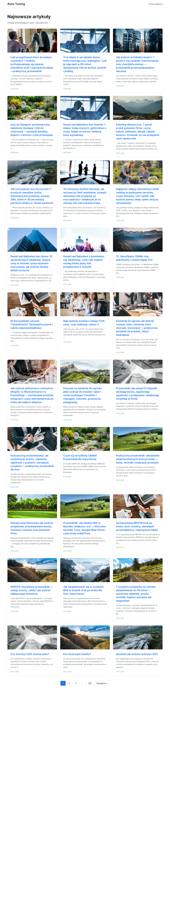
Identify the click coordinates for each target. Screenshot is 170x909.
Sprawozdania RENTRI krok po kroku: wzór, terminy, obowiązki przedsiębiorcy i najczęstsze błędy (137, 526)
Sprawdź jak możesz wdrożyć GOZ (137, 654)
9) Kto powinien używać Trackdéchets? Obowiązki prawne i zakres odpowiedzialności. (31, 324)
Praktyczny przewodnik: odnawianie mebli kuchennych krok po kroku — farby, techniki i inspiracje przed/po (138, 459)
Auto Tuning (16, 4)
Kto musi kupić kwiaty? (77, 654)
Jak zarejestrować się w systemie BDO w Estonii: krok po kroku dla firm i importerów (83, 590)
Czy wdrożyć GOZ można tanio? (29, 654)
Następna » (102, 683)
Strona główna (156, 4)
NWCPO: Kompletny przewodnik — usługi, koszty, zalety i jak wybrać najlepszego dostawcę (31, 590)
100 (89, 683)
